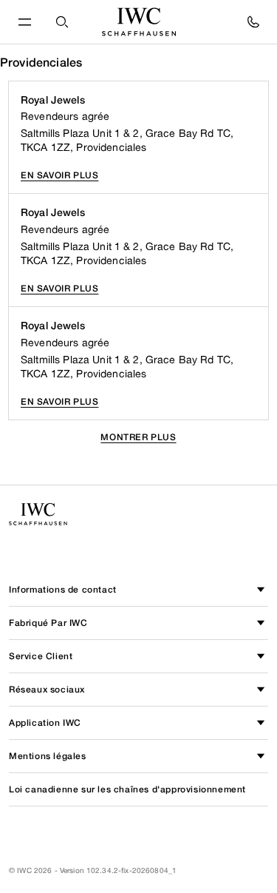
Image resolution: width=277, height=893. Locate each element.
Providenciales (41, 62)
